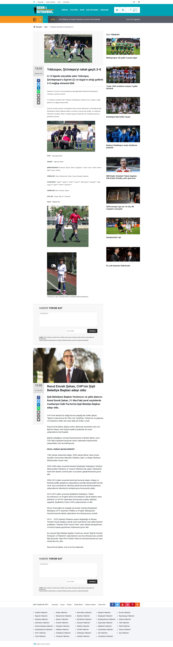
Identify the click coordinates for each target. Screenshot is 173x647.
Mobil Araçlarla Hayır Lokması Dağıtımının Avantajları (77, 19)
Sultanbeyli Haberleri (63, 633)
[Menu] (117, 10)
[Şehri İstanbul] (43, 10)
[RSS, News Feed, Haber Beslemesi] (137, 605)
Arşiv (59, 2)
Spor (82, 10)
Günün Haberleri (50, 2)
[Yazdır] (38, 99)
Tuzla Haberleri (40, 636)
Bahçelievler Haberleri (63, 616)
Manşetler (40, 2)
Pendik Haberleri (83, 629)
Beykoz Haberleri (62, 619)
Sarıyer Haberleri (125, 629)
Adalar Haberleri (61, 612)
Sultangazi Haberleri (84, 633)
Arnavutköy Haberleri (84, 612)
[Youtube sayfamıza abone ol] (122, 605)
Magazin (104, 10)
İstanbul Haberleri (41, 612)
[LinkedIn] (38, 88)
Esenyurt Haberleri (83, 623)
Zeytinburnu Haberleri (105, 636)
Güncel (65, 10)
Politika (74, 10)
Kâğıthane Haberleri (105, 626)
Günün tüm (133, 19)
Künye (63, 605)
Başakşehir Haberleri (105, 616)
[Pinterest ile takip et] (132, 605)
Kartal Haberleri (124, 626)
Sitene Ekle (66, 2)
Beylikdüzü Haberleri (84, 619)
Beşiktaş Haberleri (41, 619)
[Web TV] (134, 2)
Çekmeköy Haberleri (42, 623)
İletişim (69, 605)
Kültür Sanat (92, 10)
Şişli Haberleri (124, 633)
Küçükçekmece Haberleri (43, 629)
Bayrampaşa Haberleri (126, 616)
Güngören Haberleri (62, 626)
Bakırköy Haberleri (83, 616)
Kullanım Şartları (90, 605)
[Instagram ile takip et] (127, 605)
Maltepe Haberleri (62, 629)
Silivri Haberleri (40, 633)
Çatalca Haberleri (125, 619)
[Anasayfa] (34, 2)
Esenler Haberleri (62, 623)
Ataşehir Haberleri (104, 612)
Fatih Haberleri (124, 623)
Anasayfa (55, 605)
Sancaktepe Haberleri (105, 629)
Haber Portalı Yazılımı (43, 644)
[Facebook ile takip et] (112, 605)
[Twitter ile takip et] (117, 605)
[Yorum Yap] (38, 102)
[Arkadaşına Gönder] (38, 95)
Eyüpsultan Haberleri (105, 623)
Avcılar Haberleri (124, 612)
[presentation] (40, 19)
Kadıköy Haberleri (83, 626)
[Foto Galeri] (139, 2)
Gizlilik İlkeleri (78, 605)
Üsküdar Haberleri (83, 636)
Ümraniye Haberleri (62, 636)
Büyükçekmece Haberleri (106, 619)
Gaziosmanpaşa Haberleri (44, 626)
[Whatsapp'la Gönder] (38, 91)
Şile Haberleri (103, 633)
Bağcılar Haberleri (41, 616)
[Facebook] (38, 80)
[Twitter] (38, 84)
